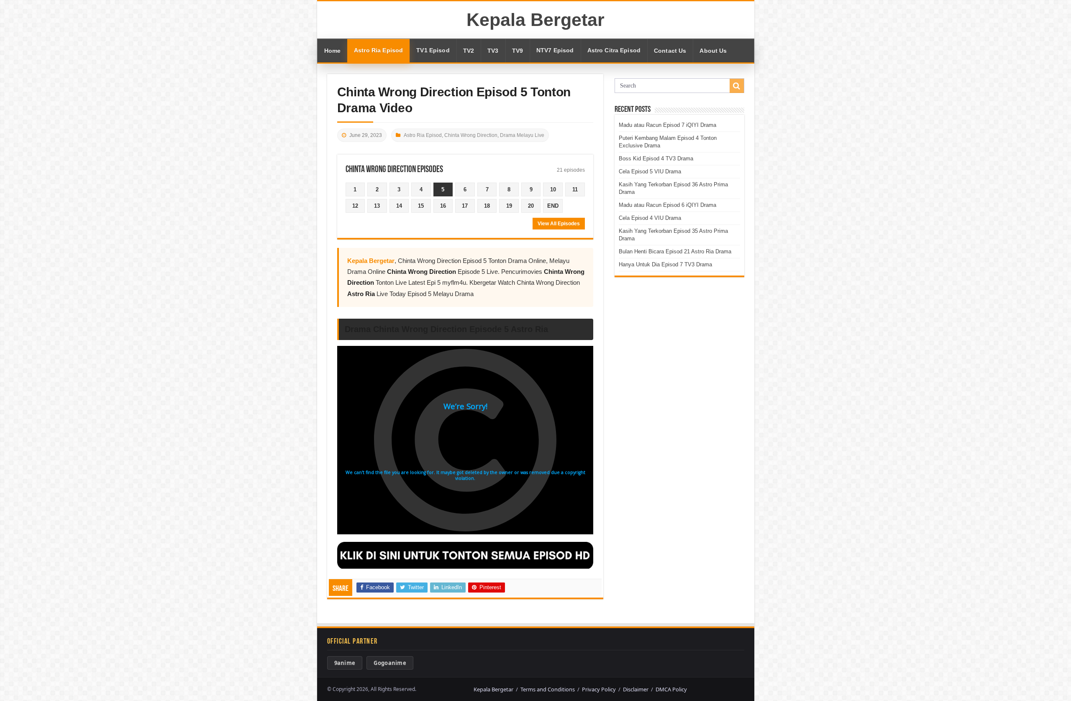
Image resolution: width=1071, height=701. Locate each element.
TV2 (468, 50)
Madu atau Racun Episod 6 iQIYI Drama (667, 205)
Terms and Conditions (547, 689)
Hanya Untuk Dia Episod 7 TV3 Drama (665, 264)
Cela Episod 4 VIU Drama (650, 218)
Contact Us (670, 50)
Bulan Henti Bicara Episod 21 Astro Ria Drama (675, 251)
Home (332, 50)
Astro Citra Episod (614, 50)
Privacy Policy (599, 689)
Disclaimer (635, 689)
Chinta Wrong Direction (470, 135)
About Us (713, 50)
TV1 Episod (432, 50)
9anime (345, 663)
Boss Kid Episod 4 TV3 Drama (656, 158)
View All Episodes (559, 224)
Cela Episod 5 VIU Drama (650, 171)
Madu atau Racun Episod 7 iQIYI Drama (667, 125)
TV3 (492, 50)
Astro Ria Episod (378, 50)
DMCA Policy (671, 689)
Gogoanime (390, 663)
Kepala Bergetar (535, 20)
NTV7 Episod (555, 50)
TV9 (517, 50)
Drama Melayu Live (522, 135)
